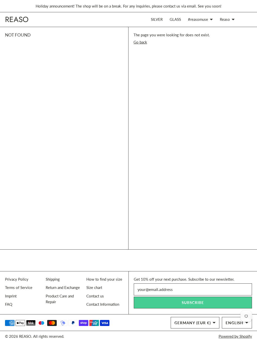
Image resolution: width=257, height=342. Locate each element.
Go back (140, 42)
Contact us (95, 296)
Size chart (94, 287)
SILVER (157, 19)
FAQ (8, 304)
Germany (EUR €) (192, 322)
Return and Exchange (63, 287)
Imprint (11, 296)
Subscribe (193, 302)
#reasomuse (198, 19)
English (234, 322)
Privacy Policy (16, 279)
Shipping (53, 279)
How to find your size (104, 279)
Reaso (225, 19)
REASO (25, 336)
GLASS (175, 19)
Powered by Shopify (235, 336)
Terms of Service (18, 287)
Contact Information (102, 304)
